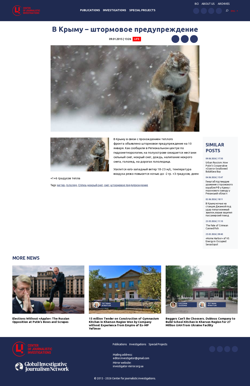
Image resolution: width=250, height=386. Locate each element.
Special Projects (142, 10)
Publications (90, 10)
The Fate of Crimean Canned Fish (217, 227)
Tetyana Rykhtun (106, 304)
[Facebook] (175, 39)
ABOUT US (208, 3)
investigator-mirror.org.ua (128, 366)
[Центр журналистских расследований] (27, 10)
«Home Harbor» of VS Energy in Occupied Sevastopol (217, 241)
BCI (197, 3)
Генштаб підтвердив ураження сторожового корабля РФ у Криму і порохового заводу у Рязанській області (219, 187)
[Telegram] (194, 39)
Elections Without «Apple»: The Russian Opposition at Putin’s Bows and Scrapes (41, 320)
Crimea (82, 185)
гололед (71, 185)
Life (137, 39)
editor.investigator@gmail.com (131, 358)
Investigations (114, 10)
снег (106, 185)
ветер (61, 185)
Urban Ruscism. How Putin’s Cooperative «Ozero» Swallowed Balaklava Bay (217, 167)
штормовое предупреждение (129, 185)
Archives (224, 3)
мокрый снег (95, 185)
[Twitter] (185, 39)
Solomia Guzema (183, 304)
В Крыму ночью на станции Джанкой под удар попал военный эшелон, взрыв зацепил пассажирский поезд (219, 209)
